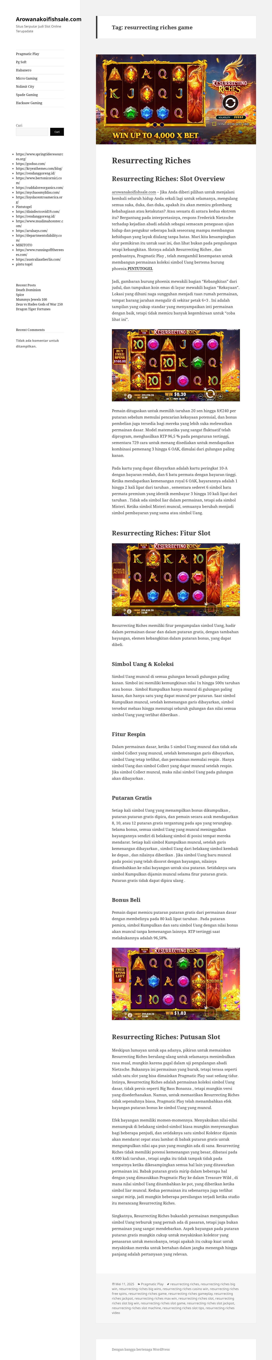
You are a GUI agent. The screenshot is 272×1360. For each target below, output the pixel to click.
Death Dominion (28, 290)
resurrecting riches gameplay (190, 1293)
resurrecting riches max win (156, 1298)
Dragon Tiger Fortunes (33, 309)
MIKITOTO (24, 245)
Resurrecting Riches (151, 160)
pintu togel (24, 264)
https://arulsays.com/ (32, 230)
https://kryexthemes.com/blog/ (39, 168)
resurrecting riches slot (196, 1298)
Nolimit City (25, 86)
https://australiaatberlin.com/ (38, 259)
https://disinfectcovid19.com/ (38, 211)
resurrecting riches (184, 1284)
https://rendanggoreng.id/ (35, 173)
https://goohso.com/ (30, 164)
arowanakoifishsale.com (134, 192)
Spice (20, 294)
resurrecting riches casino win (185, 1289)
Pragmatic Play (27, 54)
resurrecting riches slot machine (136, 1308)
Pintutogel (24, 207)
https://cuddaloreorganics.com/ (39, 187)
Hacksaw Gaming (29, 103)
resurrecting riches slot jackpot (210, 1303)
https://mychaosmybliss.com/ (38, 192)
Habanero (23, 70)
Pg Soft (21, 62)
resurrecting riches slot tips (183, 1308)
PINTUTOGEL (140, 268)
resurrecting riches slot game (163, 1303)
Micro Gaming (26, 78)
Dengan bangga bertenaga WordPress (141, 1349)
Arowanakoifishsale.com (49, 19)
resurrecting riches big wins (140, 1289)
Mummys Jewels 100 (31, 299)
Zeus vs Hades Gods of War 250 (39, 304)
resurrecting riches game (147, 1293)
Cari (19, 125)
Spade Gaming (27, 95)
